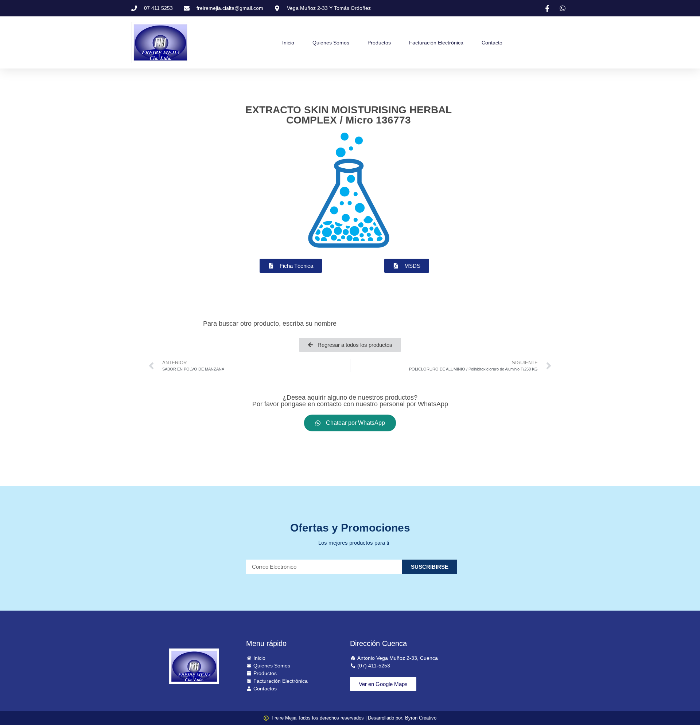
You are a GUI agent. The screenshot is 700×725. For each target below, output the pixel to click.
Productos (379, 43)
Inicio (288, 43)
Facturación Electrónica (436, 43)
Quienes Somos (330, 43)
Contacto (492, 43)
